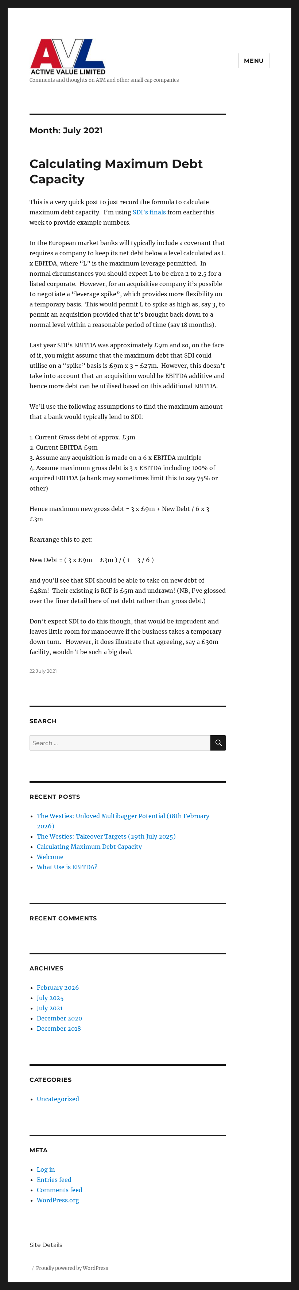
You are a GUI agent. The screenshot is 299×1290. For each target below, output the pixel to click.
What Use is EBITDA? (67, 867)
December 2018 (59, 1028)
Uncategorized (58, 1099)
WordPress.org (58, 1200)
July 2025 (50, 997)
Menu (254, 60)
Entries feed (54, 1179)
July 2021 (50, 1008)
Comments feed (59, 1190)
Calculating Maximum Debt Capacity (89, 846)
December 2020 (59, 1018)
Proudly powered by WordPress (72, 1268)
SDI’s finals (149, 212)
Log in (46, 1169)
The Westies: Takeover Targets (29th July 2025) (106, 836)
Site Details (46, 1244)
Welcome (50, 856)
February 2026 (58, 987)
